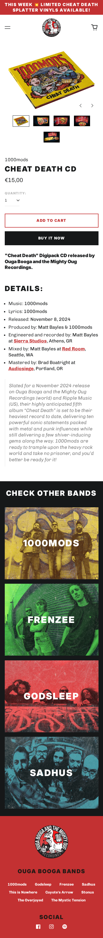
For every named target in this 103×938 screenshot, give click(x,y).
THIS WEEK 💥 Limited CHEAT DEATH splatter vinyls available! (51, 7)
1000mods (17, 884)
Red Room (73, 348)
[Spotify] (64, 926)
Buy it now (51, 238)
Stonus (87, 892)
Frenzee (66, 884)
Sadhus (88, 884)
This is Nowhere (23, 892)
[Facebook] (38, 926)
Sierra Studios (30, 340)
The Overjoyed (30, 900)
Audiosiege (21, 368)
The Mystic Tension (68, 900)
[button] (94, 27)
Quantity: (16, 193)
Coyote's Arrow (59, 892)
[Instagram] (51, 926)
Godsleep (43, 884)
